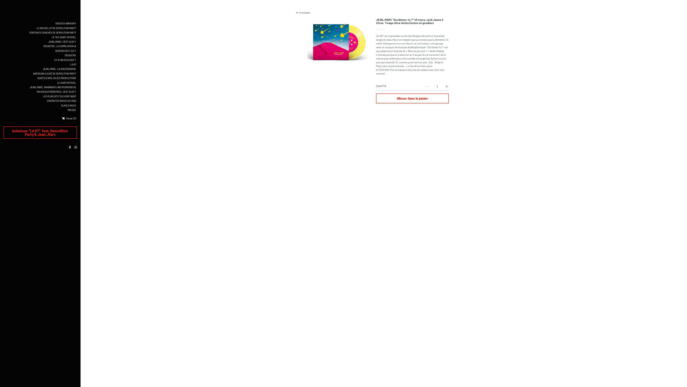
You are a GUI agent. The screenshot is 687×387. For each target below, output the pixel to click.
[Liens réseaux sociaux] (70, 147)
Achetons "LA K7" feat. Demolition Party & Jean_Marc (40, 133)
